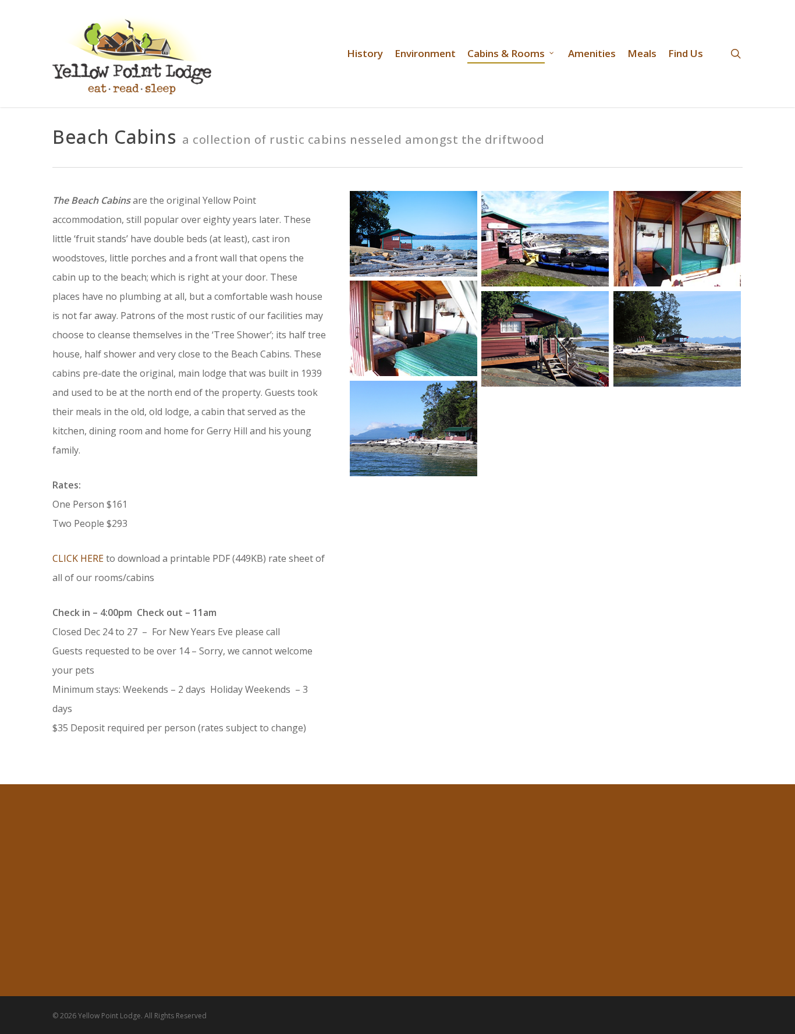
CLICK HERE (78, 558)
